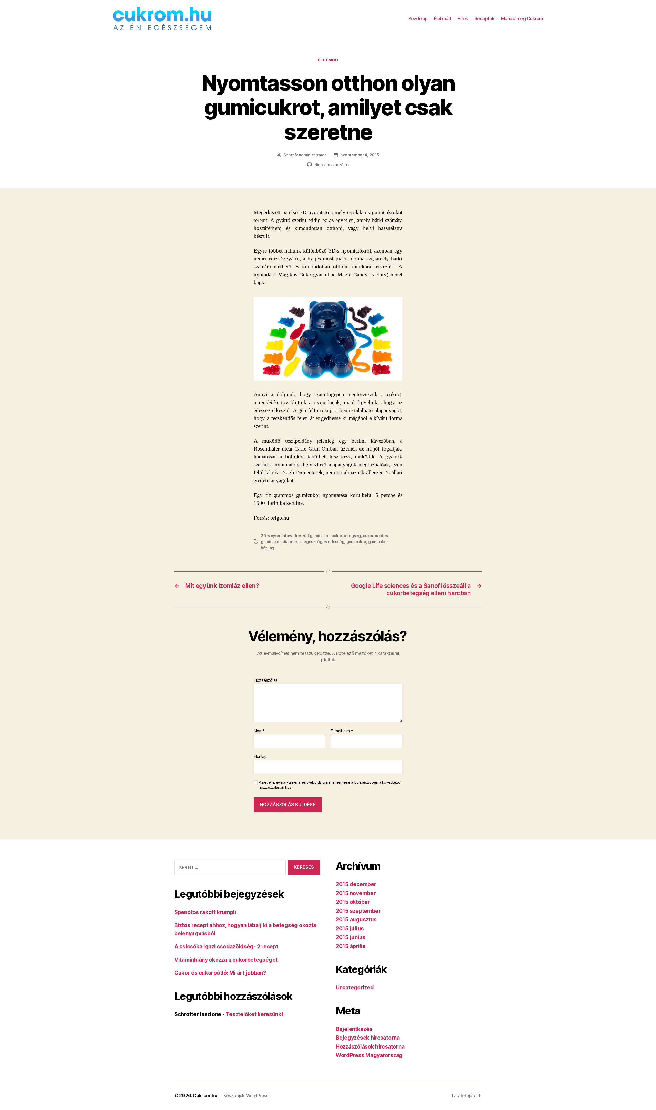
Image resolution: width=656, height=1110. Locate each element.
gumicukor (356, 541)
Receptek (485, 18)
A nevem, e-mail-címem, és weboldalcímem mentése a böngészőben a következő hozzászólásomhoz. (329, 785)
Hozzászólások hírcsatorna (370, 1046)
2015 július (350, 928)
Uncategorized (355, 987)
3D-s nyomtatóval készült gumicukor (295, 535)
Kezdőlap (418, 18)
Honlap (260, 756)
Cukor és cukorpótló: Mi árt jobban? (220, 973)
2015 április (351, 946)
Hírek (462, 18)
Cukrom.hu (205, 1095)
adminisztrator (312, 155)
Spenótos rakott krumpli (205, 912)
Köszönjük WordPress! (246, 1095)
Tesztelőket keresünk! (254, 1014)
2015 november (356, 893)
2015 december (356, 884)
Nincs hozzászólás (331, 164)
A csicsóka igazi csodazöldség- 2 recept (226, 946)
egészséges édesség (324, 541)
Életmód (442, 18)
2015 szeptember (358, 911)
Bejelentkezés (354, 1029)
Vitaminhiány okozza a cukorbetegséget (226, 960)
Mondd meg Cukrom (522, 18)
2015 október (353, 902)
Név (259, 731)
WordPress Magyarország (369, 1055)
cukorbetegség (346, 535)
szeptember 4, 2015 (360, 155)
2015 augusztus (356, 919)
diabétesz (292, 541)
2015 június (350, 937)
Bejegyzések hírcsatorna (368, 1037)
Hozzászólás (266, 680)
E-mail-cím (342, 731)
